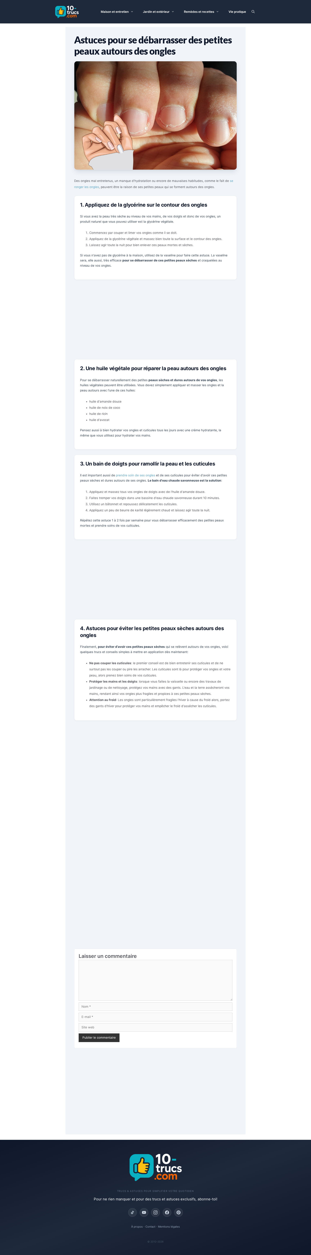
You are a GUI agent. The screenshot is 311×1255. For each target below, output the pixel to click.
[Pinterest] (178, 1212)
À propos (137, 1226)
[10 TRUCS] (67, 12)
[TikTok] (132, 1212)
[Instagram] (155, 1212)
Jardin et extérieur (156, 12)
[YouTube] (144, 1212)
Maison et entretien (115, 12)
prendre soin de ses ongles (135, 475)
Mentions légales (169, 1226)
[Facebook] (167, 1212)
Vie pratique (237, 12)
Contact (150, 1226)
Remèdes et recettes (199, 12)
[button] (253, 12)
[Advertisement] (155, 322)
